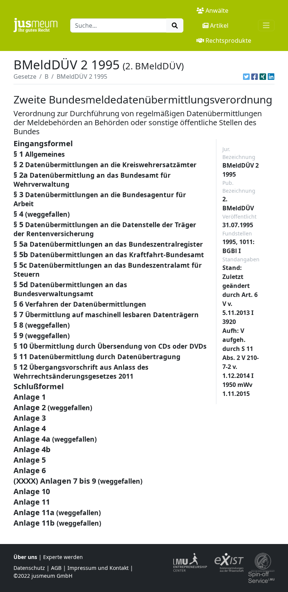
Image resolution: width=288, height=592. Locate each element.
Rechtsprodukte (228, 40)
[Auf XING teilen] (263, 76)
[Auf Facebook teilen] (254, 76)
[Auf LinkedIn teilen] (271, 76)
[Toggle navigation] (266, 25)
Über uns (25, 557)
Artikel (219, 25)
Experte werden (63, 557)
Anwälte (217, 10)
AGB (56, 567)
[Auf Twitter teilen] (246, 76)
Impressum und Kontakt (98, 567)
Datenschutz (29, 567)
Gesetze (25, 76)
